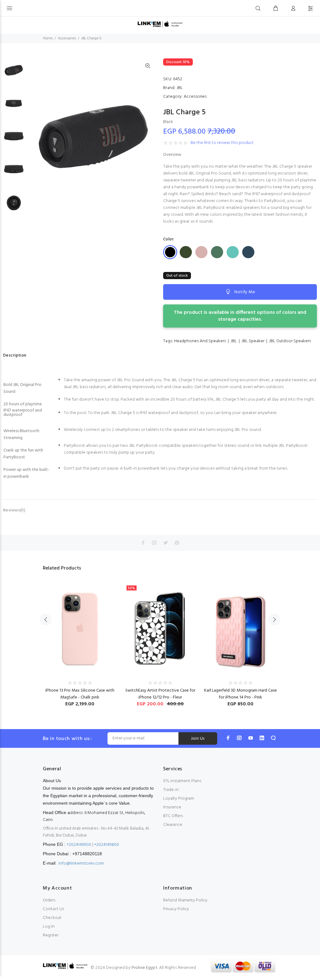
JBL (180, 87)
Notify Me (244, 292)
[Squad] (217, 252)
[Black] (170, 252)
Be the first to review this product (222, 143)
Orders (49, 900)
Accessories (67, 38)
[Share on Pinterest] (177, 543)
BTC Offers (173, 816)
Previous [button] (46, 619)
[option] (13, 73)
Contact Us (53, 909)
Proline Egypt (145, 967)
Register (50, 935)
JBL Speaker (253, 341)
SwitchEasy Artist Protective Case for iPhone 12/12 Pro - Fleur (160, 694)
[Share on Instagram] (154, 543)
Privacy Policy (176, 909)
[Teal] (233, 252)
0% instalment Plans (182, 781)
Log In (49, 926)
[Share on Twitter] (166, 543)
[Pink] (201, 252)
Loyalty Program (178, 798)
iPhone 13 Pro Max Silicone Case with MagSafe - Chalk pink (79, 694)
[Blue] (248, 252)
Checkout (52, 917)
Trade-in (171, 789)
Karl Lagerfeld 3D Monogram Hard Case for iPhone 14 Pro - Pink (240, 694)
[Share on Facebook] (143, 543)
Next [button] (274, 619)
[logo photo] (160, 24)
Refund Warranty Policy (185, 900)
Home (47, 38)
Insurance (172, 807)
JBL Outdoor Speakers (290, 341)
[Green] (186, 252)
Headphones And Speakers (200, 341)
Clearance (172, 824)
